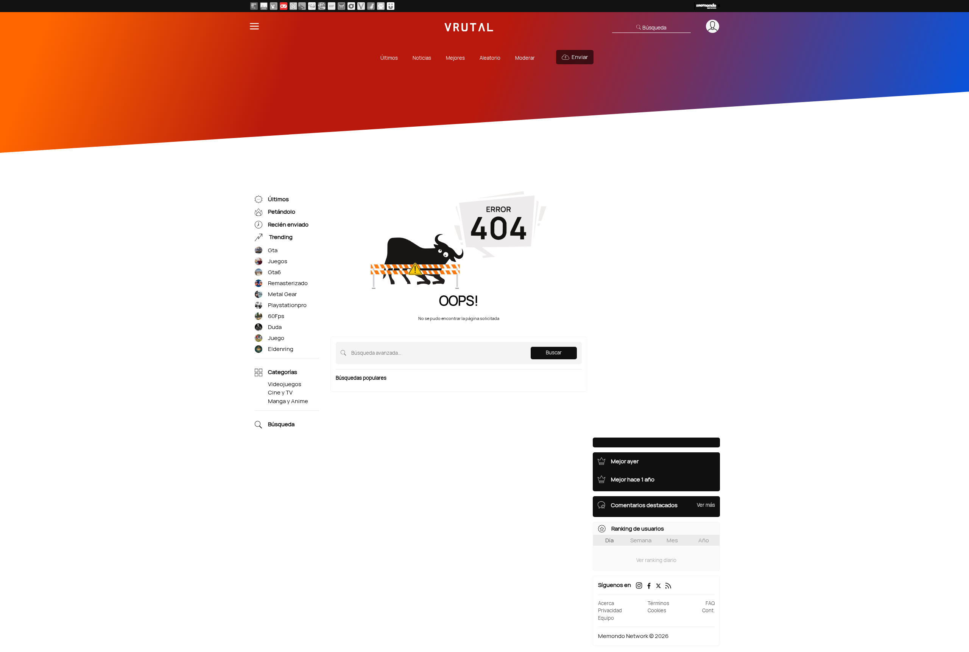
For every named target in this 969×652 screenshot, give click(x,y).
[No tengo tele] (322, 6)
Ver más (706, 504)
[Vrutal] (283, 6)
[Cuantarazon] (264, 6)
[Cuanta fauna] (381, 6)
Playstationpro (287, 305)
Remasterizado (288, 283)
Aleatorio (490, 57)
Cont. (708, 610)
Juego (276, 338)
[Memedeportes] (293, 6)
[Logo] (469, 26)
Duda (275, 327)
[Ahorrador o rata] (371, 6)
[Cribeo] (351, 6)
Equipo (606, 618)
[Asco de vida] (254, 6)
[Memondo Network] (707, 6)
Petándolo (281, 212)
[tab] (609, 540)
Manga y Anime (288, 401)
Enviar (580, 57)
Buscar (554, 352)
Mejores (455, 57)
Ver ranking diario (656, 560)
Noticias (422, 57)
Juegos (277, 261)
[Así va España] (302, 6)
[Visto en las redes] (273, 6)
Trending (280, 237)
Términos (658, 603)
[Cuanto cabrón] (312, 6)
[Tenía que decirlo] (341, 6)
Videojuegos (284, 384)
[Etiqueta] (258, 250)
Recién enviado (288, 224)
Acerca (606, 603)
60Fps (276, 316)
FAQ (710, 603)
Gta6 (274, 272)
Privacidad (610, 610)
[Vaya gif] (331, 6)
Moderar (525, 57)
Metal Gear (282, 294)
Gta (272, 250)
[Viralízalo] (361, 6)
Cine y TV (280, 392)
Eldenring (280, 349)
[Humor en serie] (390, 6)
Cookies (657, 610)
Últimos (389, 57)
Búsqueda (281, 424)
